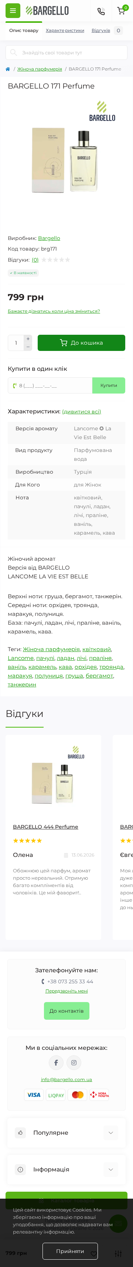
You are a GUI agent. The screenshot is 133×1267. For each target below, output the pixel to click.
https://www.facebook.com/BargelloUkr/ (56, 1062)
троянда (111, 666)
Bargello (49, 238)
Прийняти (70, 1251)
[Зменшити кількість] (28, 347)
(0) (35, 259)
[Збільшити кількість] (28, 339)
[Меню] (13, 10)
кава (65, 666)
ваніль (17, 666)
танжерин (22, 684)
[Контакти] (101, 10)
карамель (42, 666)
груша (74, 675)
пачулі (45, 657)
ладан (65, 657)
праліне (100, 657)
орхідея (86, 666)
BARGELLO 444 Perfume (45, 826)
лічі (81, 657)
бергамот (99, 675)
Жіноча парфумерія (39, 69)
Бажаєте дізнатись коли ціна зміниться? (54, 311)
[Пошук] (14, 52)
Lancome (21, 657)
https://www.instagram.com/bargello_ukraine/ (73, 1062)
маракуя (20, 675)
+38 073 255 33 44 (70, 981)
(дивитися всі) (81, 411)
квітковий (96, 649)
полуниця (49, 675)
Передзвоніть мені (66, 991)
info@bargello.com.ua (66, 1079)
